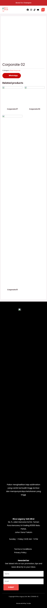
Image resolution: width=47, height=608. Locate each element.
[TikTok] (35, 10)
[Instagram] (31, 10)
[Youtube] (38, 10)
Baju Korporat (15, 70)
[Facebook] (28, 10)
